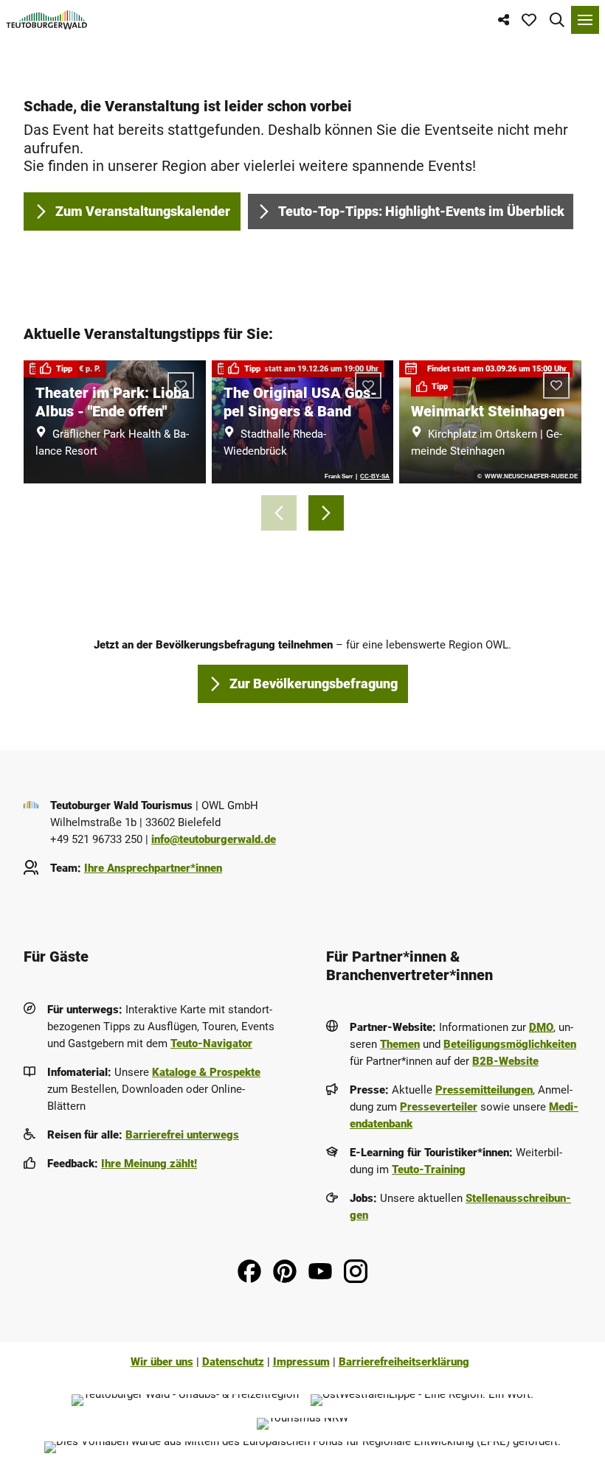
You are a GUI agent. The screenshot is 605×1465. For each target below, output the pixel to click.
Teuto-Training (429, 1169)
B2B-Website (505, 1061)
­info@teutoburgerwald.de (213, 839)
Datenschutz (233, 1361)
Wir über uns (162, 1361)
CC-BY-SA (375, 477)
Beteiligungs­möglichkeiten (509, 1044)
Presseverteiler (438, 1106)
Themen (400, 1044)
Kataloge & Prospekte (206, 1072)
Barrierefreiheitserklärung (404, 1361)
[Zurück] (279, 513)
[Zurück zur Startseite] (47, 19)
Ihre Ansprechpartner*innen (153, 868)
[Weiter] (326, 513)
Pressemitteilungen (484, 1090)
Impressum (301, 1361)
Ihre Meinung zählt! (149, 1163)
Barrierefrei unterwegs (182, 1134)
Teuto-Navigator (211, 1043)
